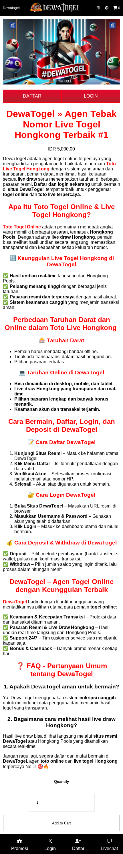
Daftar (78, 848)
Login (50, 848)
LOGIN (91, 96)
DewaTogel (15, 601)
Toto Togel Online (22, 226)
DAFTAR (32, 96)
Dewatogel (11, 8)
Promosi (19, 848)
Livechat (109, 848)
